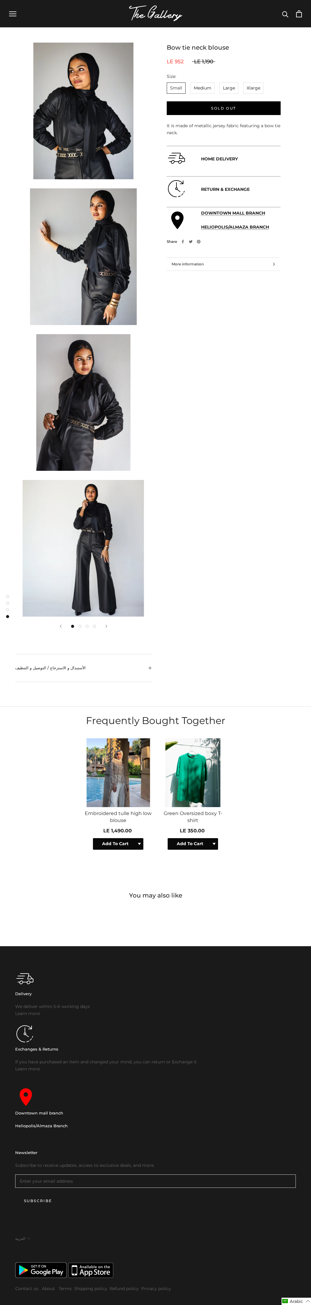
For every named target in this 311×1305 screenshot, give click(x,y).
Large (229, 88)
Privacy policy (156, 1288)
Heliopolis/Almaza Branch (41, 1125)
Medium (202, 88)
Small (176, 88)
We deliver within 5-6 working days (52, 1006)
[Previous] (61, 626)
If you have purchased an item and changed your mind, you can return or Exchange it (106, 1062)
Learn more (27, 1013)
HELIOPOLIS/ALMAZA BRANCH (235, 227)
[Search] (285, 14)
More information (188, 264)
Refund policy (124, 1288)
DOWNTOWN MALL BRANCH (233, 213)
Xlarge (253, 88)
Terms (65, 1288)
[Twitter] (191, 241)
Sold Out (223, 108)
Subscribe (38, 1200)
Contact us (27, 1288)
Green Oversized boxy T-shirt (193, 816)
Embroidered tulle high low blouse (118, 816)
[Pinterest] (198, 241)
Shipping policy (90, 1288)
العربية (20, 1238)
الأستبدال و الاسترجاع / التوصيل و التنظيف (50, 667)
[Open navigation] (12, 13)
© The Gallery (27, 1252)
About (49, 1288)
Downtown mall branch (39, 1113)
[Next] (106, 626)
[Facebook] (183, 241)
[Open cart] (299, 13)
